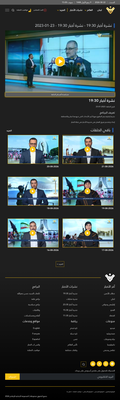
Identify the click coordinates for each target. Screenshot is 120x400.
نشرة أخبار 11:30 (70, 315)
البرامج (36, 286)
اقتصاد (112, 315)
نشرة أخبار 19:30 (70, 293)
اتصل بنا (69, 391)
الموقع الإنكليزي (110, 391)
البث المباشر (38, 10)
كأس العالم (72, 345)
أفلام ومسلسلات (32, 315)
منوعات (110, 321)
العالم (90, 10)
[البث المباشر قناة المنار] (93, 364)
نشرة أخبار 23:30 (70, 304)
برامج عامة (36, 299)
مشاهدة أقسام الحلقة (60, 94)
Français (36, 334)
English (36, 328)
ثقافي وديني (109, 350)
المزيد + (60, 264)
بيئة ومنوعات (109, 339)
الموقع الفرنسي (99, 391)
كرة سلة (73, 334)
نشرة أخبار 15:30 (70, 310)
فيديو (112, 328)
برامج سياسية (34, 304)
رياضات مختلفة (71, 350)
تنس (75, 339)
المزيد (62, 10)
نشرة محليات (71, 299)
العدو (112, 310)
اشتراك (12, 376)
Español (36, 339)
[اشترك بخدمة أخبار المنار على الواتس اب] (106, 364)
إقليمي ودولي (108, 304)
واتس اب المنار (34, 345)
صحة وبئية (111, 334)
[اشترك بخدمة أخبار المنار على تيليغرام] (112, 364)
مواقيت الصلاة (22, 10)
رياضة (74, 321)
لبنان (99, 10)
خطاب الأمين (109, 293)
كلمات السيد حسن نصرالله (28, 293)
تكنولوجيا (111, 345)
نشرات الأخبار (76, 10)
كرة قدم (73, 328)
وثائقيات (36, 310)
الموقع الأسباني (88, 391)
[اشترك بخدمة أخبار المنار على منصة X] (99, 364)
